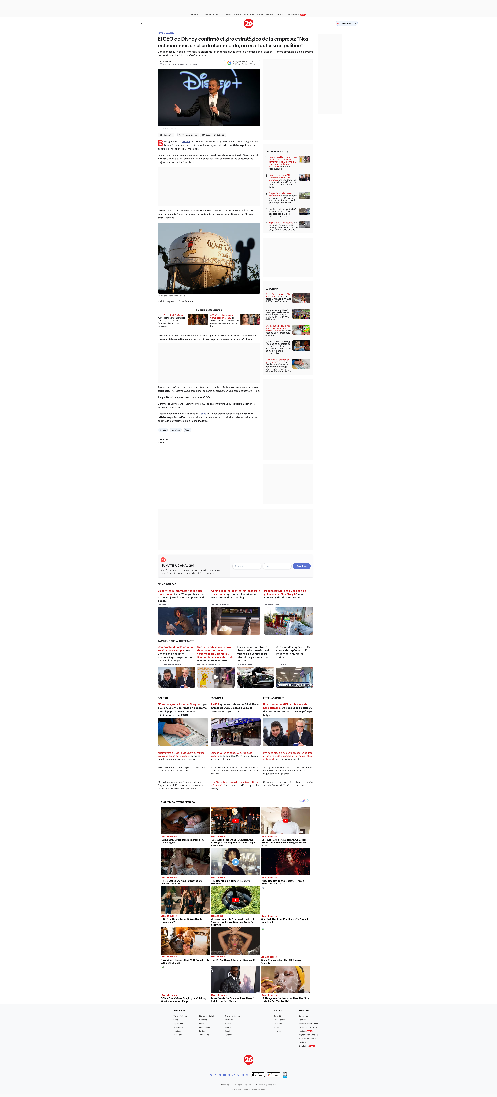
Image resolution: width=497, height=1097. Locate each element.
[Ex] (220, 1075)
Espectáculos (179, 1023)
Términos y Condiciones (243, 1085)
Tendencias (204, 1035)
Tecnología (177, 1035)
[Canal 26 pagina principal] (248, 27)
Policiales (177, 1031)
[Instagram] (215, 1075)
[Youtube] (224, 1075)
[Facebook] (211, 1075)
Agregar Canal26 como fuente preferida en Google (244, 62)
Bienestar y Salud (206, 1016)
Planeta (228, 1027)
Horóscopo (178, 1027)
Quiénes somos (305, 1016)
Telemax (276, 1027)
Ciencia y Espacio (232, 1016)
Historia (228, 1023)
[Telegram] (242, 1075)
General (202, 1023)
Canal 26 (167, 61)
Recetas (228, 1031)
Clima (175, 1020)
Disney (163, 430)
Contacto (302, 1020)
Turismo (228, 1035)
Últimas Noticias (180, 1016)
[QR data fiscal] (285, 1077)
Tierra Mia (277, 1023)
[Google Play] (273, 1075)
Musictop (277, 1031)
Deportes (203, 1020)
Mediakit (305, 1031)
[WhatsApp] (238, 1075)
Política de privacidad (308, 1027)
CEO (187, 430)
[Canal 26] (248, 1060)
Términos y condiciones (308, 1023)
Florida (202, 413)
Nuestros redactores (307, 1038)
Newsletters (307, 1046)
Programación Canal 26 (308, 1035)
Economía (217, 698)
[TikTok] (233, 1075)
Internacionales (166, 33)
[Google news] (247, 1075)
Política (163, 698)
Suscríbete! (302, 566)
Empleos (302, 1042)
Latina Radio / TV (280, 1020)
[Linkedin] (229, 1075)
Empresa (175, 430)
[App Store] (258, 1075)
